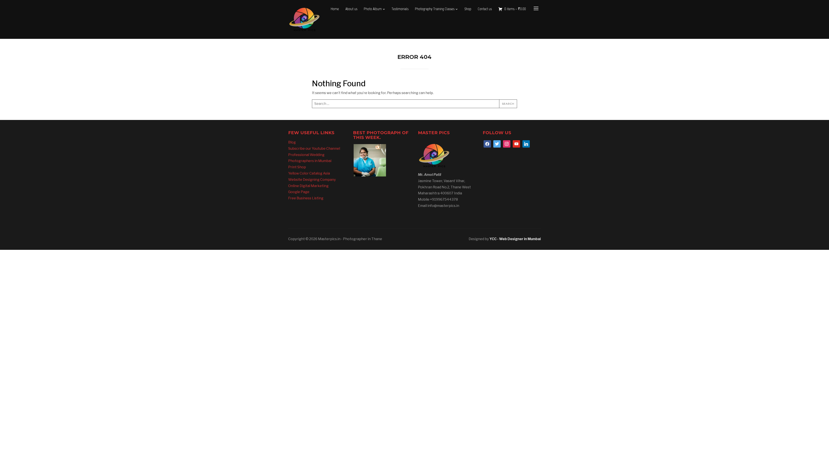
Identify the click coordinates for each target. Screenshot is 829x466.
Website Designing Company (312, 180)
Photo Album (373, 8)
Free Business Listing (305, 198)
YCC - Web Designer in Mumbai (515, 239)
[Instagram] (506, 144)
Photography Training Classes (434, 8)
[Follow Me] (497, 144)
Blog (292, 142)
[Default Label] (516, 144)
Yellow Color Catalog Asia (309, 173)
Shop (467, 8)
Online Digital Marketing (308, 186)
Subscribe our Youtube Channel (314, 148)
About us (351, 8)
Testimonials (400, 8)
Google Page (298, 192)
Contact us (485, 8)
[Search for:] (414, 103)
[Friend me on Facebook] (487, 144)
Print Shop (297, 167)
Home (335, 8)
